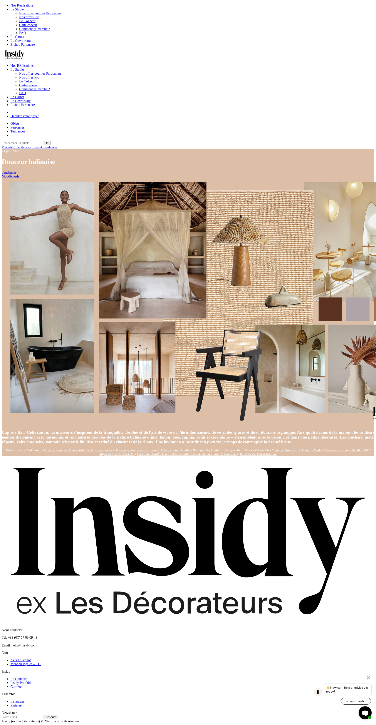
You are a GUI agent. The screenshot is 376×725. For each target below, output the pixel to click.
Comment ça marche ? (34, 29)
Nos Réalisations (22, 5)
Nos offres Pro (29, 17)
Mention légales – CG (25, 664)
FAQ (22, 33)
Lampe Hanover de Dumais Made (297, 450)
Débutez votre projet (24, 116)
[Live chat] (365, 712)
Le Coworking (20, 40)
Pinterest (16, 705)
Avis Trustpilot (20, 660)
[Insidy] (15, 58)
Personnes (17, 127)
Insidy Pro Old (20, 683)
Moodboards (10, 176)
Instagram (17, 701)
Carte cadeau (28, 25)
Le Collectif (27, 21)
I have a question (356, 701)
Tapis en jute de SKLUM (116, 454)
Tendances (17, 131)
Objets (14, 123)
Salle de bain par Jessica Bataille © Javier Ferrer (78, 450)
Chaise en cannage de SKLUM (346, 450)
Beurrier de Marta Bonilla (258, 454)
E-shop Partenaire (22, 44)
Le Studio (17, 9)
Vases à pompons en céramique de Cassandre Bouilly (152, 450)
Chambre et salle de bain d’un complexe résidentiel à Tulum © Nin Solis (186, 454)
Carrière (16, 686)
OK (47, 143)
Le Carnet (17, 37)
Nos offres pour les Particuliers (40, 13)
